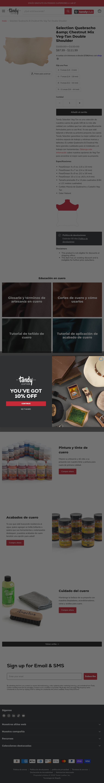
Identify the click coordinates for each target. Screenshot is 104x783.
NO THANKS (26, 409)
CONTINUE (26, 403)
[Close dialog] (101, 359)
